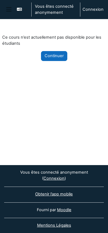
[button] (21, 9)
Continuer (54, 55)
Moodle (64, 209)
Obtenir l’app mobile (54, 194)
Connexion (93, 9)
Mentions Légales (54, 225)
